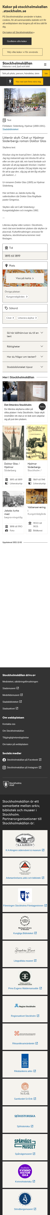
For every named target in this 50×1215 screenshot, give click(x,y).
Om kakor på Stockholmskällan (17, 32)
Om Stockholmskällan (13, 731)
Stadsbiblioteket (10, 129)
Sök (46, 73)
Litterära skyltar (26, 317)
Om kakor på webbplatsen (15, 744)
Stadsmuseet (8, 688)
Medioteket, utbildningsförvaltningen (20, 681)
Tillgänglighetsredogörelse (15, 737)
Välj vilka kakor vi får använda (22, 51)
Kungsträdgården (15, 296)
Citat (9, 317)
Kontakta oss (8, 724)
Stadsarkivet (8, 708)
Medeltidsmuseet (10, 695)
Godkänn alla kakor (17, 41)
